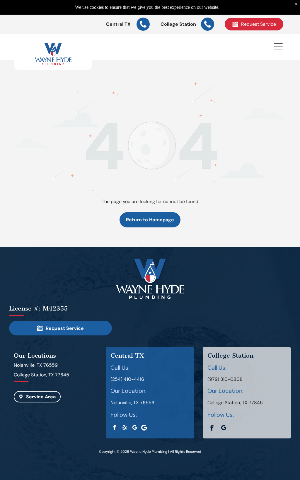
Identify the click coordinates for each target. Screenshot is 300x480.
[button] (278, 46)
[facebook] (114, 428)
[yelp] (124, 428)
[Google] (144, 428)
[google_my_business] (134, 428)
